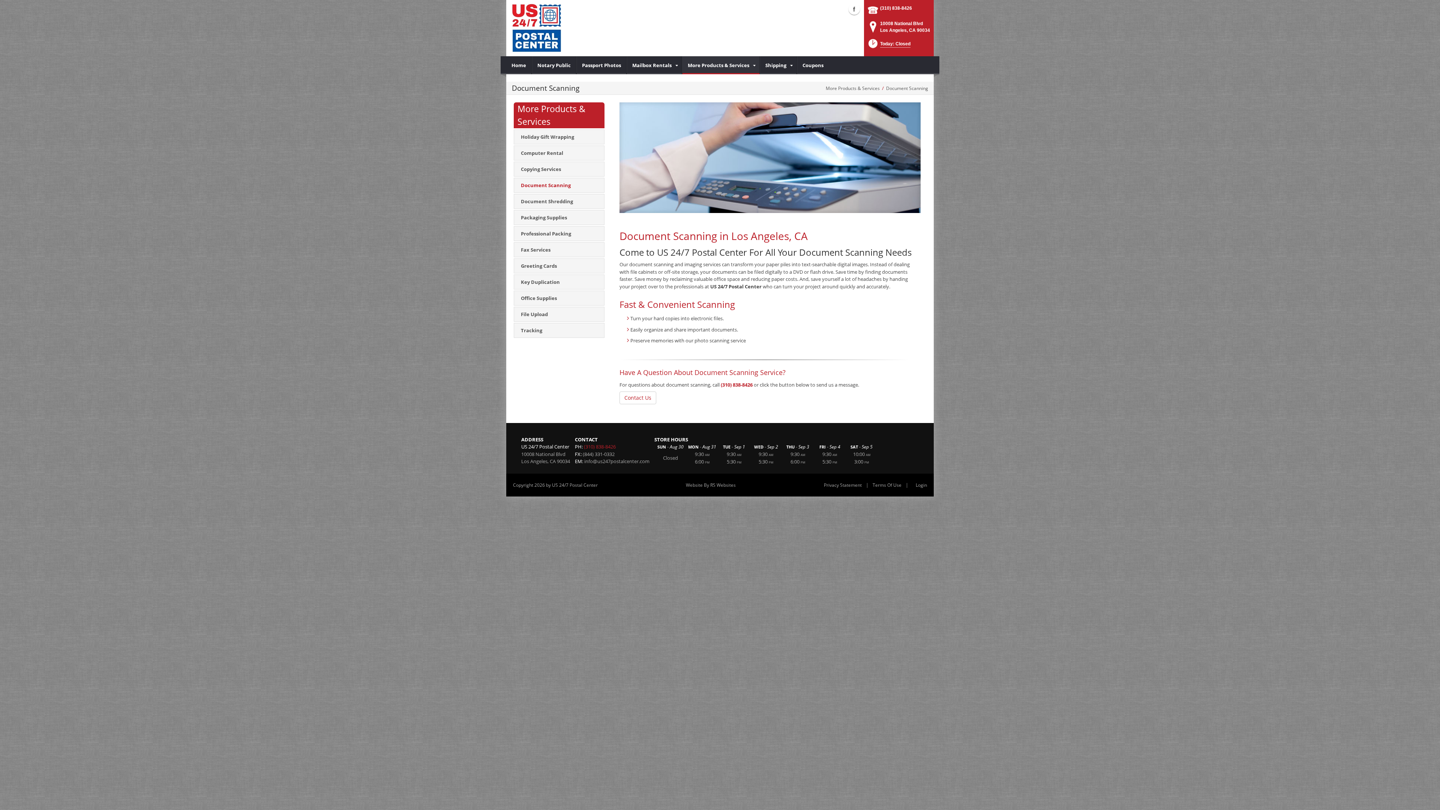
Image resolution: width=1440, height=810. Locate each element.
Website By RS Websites (711, 485)
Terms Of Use (887, 485)
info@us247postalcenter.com (617, 461)
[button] (888, 46)
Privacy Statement (843, 485)
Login (921, 485)
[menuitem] (519, 65)
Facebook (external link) (854, 9)
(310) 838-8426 (896, 8)
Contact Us (637, 397)
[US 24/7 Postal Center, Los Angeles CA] (536, 28)
